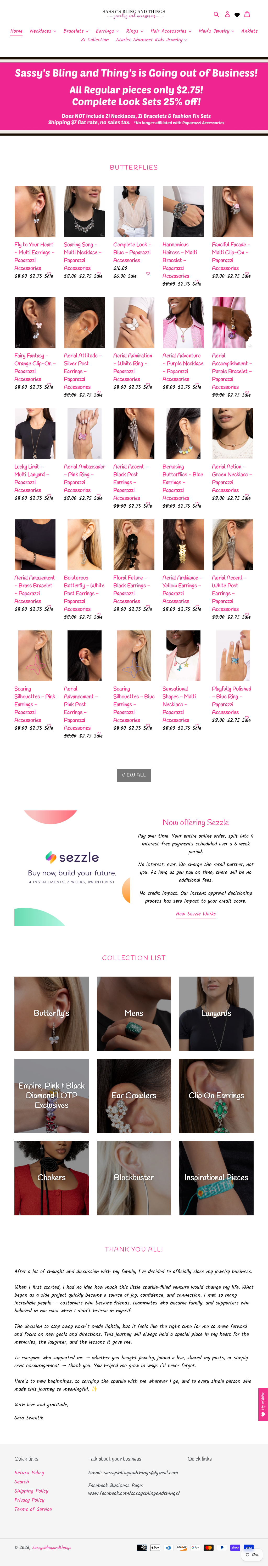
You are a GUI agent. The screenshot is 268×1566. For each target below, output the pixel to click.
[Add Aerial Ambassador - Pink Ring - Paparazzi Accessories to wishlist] (98, 495)
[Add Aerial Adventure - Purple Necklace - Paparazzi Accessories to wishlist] (197, 384)
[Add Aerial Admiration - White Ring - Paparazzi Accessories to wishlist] (148, 384)
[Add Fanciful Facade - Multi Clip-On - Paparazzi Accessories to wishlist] (247, 273)
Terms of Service (33, 1509)
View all (134, 775)
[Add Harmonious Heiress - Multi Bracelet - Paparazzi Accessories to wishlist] (197, 281)
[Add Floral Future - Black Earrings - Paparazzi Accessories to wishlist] (148, 606)
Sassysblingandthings (51, 1547)
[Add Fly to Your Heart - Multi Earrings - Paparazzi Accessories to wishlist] (49, 273)
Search (21, 1482)
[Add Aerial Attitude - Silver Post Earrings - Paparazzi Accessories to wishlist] (98, 392)
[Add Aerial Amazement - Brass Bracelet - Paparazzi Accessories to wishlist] (49, 606)
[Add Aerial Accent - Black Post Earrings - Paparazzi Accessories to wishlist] (148, 503)
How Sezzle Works (196, 914)
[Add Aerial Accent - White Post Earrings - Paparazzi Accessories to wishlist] (247, 614)
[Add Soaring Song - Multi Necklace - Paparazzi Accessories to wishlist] (98, 273)
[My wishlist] (237, 14)
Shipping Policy (31, 1491)
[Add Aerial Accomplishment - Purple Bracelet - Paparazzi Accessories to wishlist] (247, 392)
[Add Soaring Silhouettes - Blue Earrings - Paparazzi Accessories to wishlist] (148, 725)
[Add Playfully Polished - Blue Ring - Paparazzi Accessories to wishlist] (247, 718)
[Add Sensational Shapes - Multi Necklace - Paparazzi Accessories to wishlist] (197, 725)
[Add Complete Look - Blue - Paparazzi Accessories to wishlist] (148, 273)
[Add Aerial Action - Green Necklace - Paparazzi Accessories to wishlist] (247, 495)
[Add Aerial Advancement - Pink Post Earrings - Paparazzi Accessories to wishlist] (98, 733)
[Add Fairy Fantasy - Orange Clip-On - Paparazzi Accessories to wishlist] (49, 384)
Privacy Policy (29, 1500)
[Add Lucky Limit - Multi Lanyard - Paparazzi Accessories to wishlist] (49, 495)
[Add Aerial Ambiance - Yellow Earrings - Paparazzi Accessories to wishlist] (197, 606)
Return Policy (29, 1473)
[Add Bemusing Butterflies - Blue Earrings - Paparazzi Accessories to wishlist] (197, 503)
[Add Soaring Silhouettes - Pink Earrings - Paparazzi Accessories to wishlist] (49, 725)
